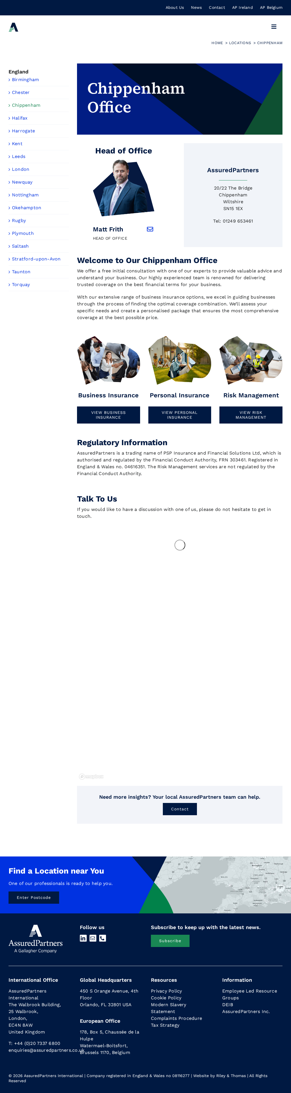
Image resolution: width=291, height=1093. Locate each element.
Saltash (20, 246)
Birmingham (25, 79)
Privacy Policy (166, 991)
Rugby (19, 220)
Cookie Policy (166, 997)
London (20, 169)
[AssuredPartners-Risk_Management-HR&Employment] (108, 337)
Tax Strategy (165, 1025)
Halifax (20, 118)
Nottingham (25, 195)
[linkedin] (83, 938)
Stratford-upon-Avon (36, 259)
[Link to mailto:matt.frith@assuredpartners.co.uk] (150, 229)
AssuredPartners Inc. (246, 1011)
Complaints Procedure (176, 1018)
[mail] (93, 938)
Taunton (21, 271)
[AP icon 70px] (13, 24)
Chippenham (26, 105)
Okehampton (26, 207)
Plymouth (23, 233)
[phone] (102, 938)
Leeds (18, 156)
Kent (17, 143)
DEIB (227, 1004)
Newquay (22, 182)
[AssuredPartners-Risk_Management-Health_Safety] (250, 337)
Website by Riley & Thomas (219, 1075)
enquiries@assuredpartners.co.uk (46, 1050)
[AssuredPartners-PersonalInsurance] (179, 337)
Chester (21, 92)
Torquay (21, 284)
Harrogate (23, 130)
